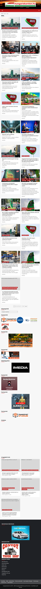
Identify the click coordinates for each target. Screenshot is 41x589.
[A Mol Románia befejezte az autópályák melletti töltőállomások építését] (30, 99)
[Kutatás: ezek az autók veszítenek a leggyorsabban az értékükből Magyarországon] (30, 484)
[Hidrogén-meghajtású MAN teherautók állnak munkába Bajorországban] (10, 465)
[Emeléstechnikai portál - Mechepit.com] (20, 340)
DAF (3, 509)
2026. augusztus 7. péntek (7, 33)
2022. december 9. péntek (7, 135)
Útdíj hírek (4, 574)
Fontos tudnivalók (18, 581)
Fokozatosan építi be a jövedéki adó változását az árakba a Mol (10, 82)
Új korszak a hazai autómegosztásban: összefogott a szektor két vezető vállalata (10, 56)
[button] (2, 10)
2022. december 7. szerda (26, 137)
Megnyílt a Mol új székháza (8, 134)
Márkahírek (16, 470)
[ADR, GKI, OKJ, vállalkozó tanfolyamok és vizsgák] (8, 320)
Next (26, 306)
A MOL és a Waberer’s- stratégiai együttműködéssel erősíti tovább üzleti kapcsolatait (29, 83)
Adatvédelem (10, 582)
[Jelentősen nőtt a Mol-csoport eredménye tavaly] (30, 230)
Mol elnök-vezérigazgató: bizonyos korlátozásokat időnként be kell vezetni (29, 184)
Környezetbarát (27, 52)
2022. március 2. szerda (6, 240)
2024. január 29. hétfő (26, 59)
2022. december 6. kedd (6, 161)
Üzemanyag (33, 52)
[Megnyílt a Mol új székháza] (10, 127)
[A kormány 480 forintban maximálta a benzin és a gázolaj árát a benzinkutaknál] (30, 257)
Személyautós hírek (6, 571)
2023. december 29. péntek (7, 84)
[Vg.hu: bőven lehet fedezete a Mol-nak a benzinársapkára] (30, 205)
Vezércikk (12, 52)
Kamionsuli (4, 568)
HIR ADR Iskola (5, 561)
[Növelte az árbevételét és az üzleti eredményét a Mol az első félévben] (10, 23)
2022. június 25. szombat (26, 187)
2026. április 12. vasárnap (26, 33)
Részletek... (4, 63)
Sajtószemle (24, 209)
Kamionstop (4, 566)
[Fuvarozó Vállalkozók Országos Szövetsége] (33, 320)
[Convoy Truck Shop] (11, 550)
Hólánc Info (4, 565)
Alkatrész (4, 488)
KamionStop (11, 581)
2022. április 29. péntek (26, 215)
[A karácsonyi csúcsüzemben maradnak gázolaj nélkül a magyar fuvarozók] (10, 175)
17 (23, 306)
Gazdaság (7, 79)
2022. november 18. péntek (7, 187)
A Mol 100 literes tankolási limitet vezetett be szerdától (9, 238)
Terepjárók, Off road (6, 573)
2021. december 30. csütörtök (7, 268)
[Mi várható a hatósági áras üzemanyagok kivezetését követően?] (30, 127)
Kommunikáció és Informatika (33, 470)
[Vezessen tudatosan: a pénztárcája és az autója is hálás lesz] (10, 484)
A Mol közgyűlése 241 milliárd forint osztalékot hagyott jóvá (30, 31)
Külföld (16, 102)
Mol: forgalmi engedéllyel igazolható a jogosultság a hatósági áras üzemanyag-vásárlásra (10, 214)
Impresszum (3, 582)
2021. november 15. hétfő (26, 268)
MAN (12, 470)
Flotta (23, 470)
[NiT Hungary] (27, 320)
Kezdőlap (3, 581)
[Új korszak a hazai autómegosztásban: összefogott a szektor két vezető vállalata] (10, 47)
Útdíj (7, 581)
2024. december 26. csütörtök (7, 59)
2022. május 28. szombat (6, 216)
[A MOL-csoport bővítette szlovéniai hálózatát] (10, 99)
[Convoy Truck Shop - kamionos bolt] (5, 326)
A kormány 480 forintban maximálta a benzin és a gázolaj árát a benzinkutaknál (30, 266)
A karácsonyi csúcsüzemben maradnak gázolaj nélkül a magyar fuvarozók (10, 184)
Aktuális (23, 77)
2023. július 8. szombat (6, 109)
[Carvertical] (20, 532)
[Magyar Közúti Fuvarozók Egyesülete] (20, 320)
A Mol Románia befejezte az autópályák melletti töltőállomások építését (30, 108)
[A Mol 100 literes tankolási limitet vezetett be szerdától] (10, 230)
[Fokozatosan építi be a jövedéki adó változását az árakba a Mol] (10, 74)
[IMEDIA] (20, 367)
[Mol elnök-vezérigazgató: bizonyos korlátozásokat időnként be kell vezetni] (30, 175)
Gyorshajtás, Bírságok (27, 581)
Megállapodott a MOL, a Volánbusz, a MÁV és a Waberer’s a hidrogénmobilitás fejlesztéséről (30, 56)
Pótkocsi (3, 569)
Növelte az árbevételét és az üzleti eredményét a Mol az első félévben (10, 31)
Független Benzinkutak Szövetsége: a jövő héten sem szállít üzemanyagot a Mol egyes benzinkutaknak (30, 160)
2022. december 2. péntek (26, 162)
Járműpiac (26, 488)
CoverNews (33, 585)
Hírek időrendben (5, 563)
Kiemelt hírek (35, 77)
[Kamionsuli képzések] (10, 355)
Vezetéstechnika (5, 489)
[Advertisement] (9, 438)
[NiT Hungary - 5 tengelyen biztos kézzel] (20, 401)
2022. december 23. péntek (27, 110)
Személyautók (7, 52)
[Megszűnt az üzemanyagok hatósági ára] (10, 151)
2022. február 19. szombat (26, 240)
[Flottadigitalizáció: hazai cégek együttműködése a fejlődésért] (30, 465)
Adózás (4, 79)
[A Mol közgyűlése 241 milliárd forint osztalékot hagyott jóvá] (30, 23)
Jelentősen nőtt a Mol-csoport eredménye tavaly (28, 238)
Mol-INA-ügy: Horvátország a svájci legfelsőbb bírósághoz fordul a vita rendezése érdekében (10, 266)
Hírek (3, 52)
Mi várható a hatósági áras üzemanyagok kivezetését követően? (30, 135)
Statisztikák (31, 488)
